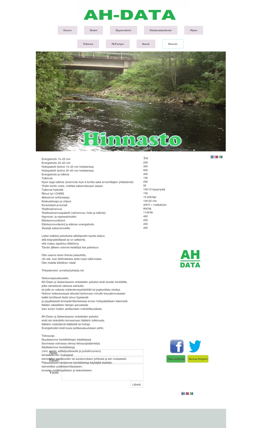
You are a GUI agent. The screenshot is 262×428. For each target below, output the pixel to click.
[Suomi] (183, 393)
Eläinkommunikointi (161, 30)
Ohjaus (193, 30)
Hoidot (93, 30)
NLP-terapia (118, 44)
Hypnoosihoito (123, 30)
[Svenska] (191, 393)
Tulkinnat (88, 44)
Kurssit (146, 44)
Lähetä (136, 384)
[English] (187, 393)
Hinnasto (173, 44)
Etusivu (67, 30)
